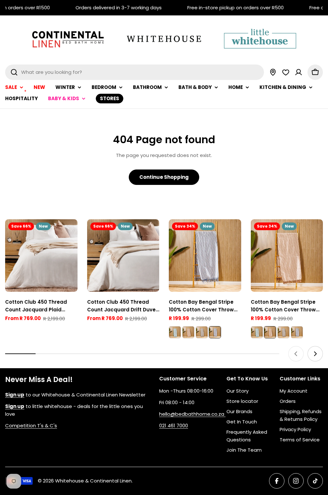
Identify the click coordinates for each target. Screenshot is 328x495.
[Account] (298, 72)
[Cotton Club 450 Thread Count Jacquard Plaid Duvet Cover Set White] (41, 255)
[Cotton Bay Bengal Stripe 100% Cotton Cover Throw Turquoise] (175, 332)
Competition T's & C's (31, 425)
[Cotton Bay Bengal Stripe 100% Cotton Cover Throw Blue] (205, 255)
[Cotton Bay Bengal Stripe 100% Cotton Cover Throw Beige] (188, 332)
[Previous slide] (296, 353)
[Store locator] (273, 72)
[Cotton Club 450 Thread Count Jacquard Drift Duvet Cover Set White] (123, 255)
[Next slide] (315, 353)
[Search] (14, 72)
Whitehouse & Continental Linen (93, 480)
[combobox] (134, 72)
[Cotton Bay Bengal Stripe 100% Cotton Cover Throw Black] (202, 332)
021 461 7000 (173, 425)
